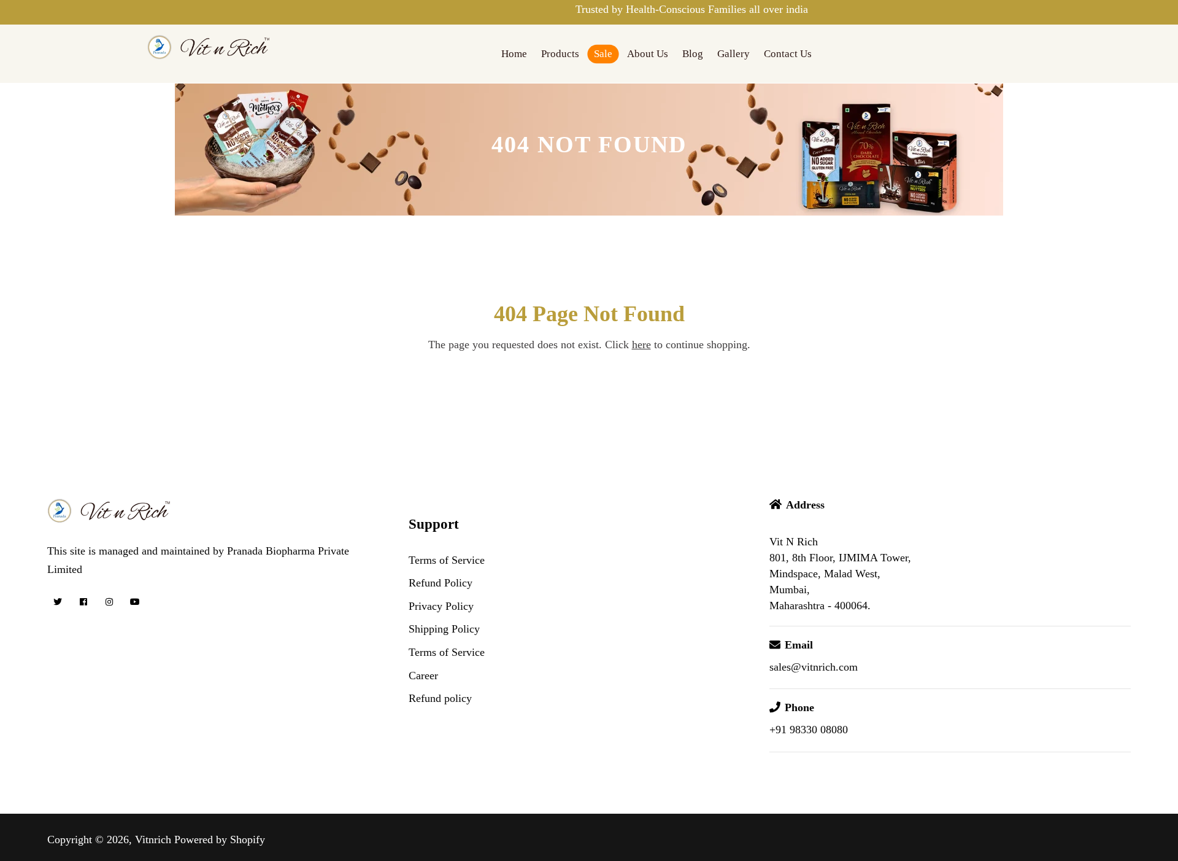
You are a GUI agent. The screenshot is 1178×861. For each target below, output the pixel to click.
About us (647, 54)
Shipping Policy (444, 629)
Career (423, 675)
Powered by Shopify (219, 839)
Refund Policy (440, 583)
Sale (602, 53)
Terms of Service (447, 560)
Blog (692, 54)
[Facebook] (83, 602)
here (641, 344)
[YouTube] (135, 602)
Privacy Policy (441, 606)
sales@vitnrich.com (813, 667)
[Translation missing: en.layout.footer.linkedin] (161, 602)
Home (514, 54)
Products (560, 54)
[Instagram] (109, 602)
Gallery (733, 54)
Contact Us (788, 54)
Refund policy (440, 698)
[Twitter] (58, 602)
